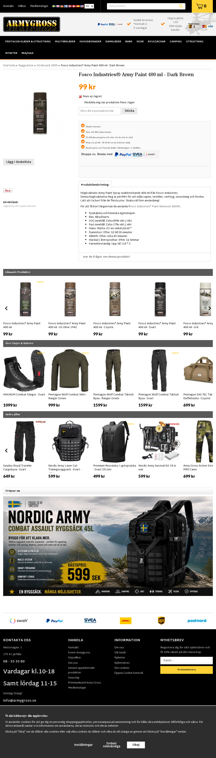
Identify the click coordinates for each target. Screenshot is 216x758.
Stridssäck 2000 (47, 66)
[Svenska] (54, 6)
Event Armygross (79, 652)
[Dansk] (74, 6)
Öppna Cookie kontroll (128, 673)
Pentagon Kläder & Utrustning (28, 41)
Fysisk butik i (110, 148)
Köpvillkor (74, 657)
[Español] (78, 6)
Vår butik (120, 652)
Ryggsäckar (156, 41)
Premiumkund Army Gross (84, 682)
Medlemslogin (39, 6)
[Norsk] (70, 6)
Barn (128, 41)
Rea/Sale (28, 53)
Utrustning (195, 41)
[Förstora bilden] (40, 113)
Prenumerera (187, 669)
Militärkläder (65, 41)
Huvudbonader (90, 41)
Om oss (73, 663)
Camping (176, 41)
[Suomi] (66, 6)
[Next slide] (209, 308)
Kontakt (8, 6)
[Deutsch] (62, 6)
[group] (24, 307)
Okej (135, 745)
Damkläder (113, 41)
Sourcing (73, 677)
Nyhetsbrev (122, 663)
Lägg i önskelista (18, 162)
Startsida (9, 66)
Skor (140, 41)
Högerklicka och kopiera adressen (19, 206)
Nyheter (11, 53)
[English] (58, 6)
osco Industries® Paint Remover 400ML (155, 206)
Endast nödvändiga (111, 745)
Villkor (22, 6)
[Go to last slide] (6, 308)
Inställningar (83, 745)
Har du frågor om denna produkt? (106, 256)
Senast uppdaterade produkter (81, 670)
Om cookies (122, 668)
